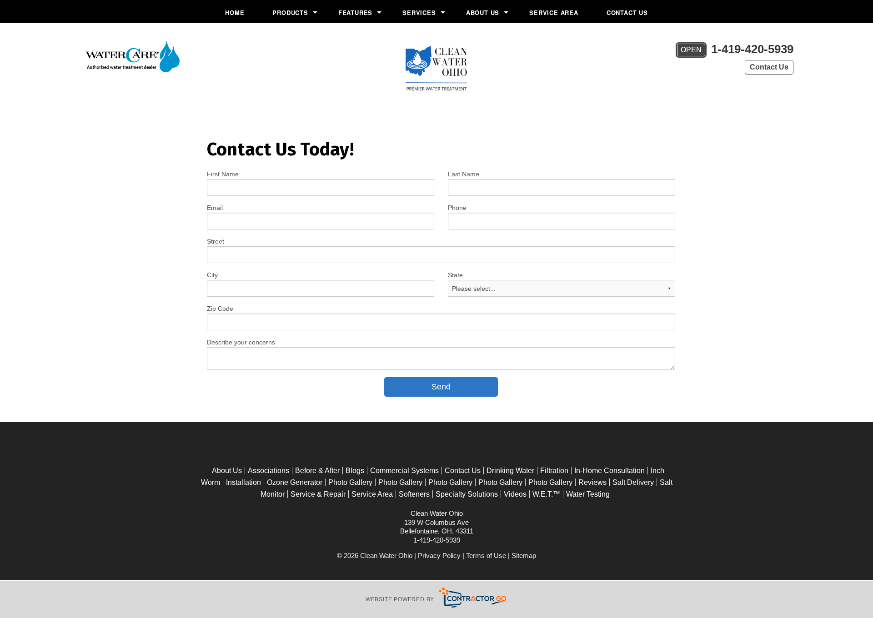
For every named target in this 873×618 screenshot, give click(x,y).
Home (234, 12)
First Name (223, 174)
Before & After (317, 470)
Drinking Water (510, 470)
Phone (457, 207)
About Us (482, 12)
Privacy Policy (439, 555)
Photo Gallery (350, 482)
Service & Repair (318, 494)
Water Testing (588, 494)
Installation (243, 482)
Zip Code (220, 308)
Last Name (463, 174)
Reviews (592, 482)
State (455, 275)
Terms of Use (486, 555)
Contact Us (627, 12)
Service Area (553, 12)
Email (215, 207)
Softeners (414, 494)
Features (355, 12)
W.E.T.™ (546, 494)
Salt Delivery (633, 482)
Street (215, 241)
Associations (268, 470)
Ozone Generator (294, 482)
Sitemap (524, 555)
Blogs (355, 470)
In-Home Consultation (609, 470)
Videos (515, 494)
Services (419, 12)
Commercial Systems (404, 470)
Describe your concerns (241, 342)
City (212, 275)
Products (290, 12)
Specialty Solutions (467, 494)
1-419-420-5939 (737, 49)
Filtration (554, 470)
